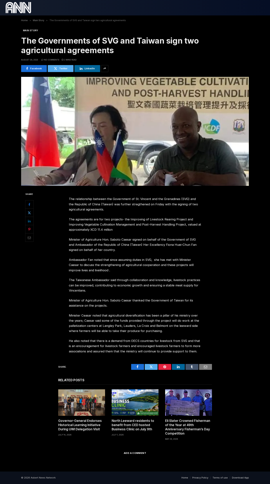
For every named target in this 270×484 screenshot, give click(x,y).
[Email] (29, 237)
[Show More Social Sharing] (104, 68)
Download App (240, 477)
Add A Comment (135, 452)
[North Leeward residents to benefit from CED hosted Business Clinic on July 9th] (135, 402)
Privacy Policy (200, 477)
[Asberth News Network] (18, 7)
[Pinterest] (29, 229)
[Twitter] (29, 212)
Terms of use (220, 477)
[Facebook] (29, 204)
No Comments (51, 60)
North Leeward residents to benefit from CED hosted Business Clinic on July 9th (133, 425)
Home (184, 477)
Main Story (30, 30)
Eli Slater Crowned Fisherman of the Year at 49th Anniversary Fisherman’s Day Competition (187, 427)
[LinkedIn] (29, 221)
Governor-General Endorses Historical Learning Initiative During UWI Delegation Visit (80, 425)
